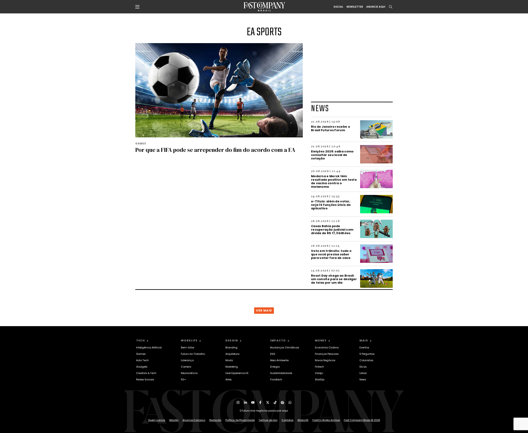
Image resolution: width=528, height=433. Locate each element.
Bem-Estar (187, 347)
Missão (173, 420)
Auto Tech (142, 360)
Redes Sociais (145, 379)
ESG (272, 353)
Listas (363, 373)
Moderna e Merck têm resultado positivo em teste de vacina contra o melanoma (334, 181)
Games (141, 353)
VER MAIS (264, 310)
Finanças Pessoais (327, 353)
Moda (229, 360)
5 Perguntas (367, 353)
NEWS (320, 109)
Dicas (363, 366)
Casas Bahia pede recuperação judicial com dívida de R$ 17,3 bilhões (332, 229)
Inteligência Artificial (149, 347)
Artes (228, 379)
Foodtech (276, 379)
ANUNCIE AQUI (375, 6)
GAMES (140, 143)
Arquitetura (232, 353)
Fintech (319, 366)
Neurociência (189, 373)
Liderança (187, 360)
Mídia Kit (303, 420)
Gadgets (141, 366)
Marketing (231, 366)
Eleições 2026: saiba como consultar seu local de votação (332, 154)
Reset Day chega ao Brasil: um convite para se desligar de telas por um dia (334, 279)
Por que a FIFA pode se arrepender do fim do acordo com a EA (215, 150)
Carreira (186, 366)
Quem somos (156, 420)
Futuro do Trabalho (193, 353)
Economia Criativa (327, 347)
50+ (183, 379)
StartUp (319, 379)
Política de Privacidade (240, 420)
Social (338, 6)
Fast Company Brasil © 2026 (362, 420)
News (362, 379)
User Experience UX (236, 373)
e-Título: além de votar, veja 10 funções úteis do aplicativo (331, 204)
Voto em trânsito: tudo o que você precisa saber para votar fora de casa (331, 254)
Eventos (364, 347)
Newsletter (354, 6)
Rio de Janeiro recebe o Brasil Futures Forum (330, 128)
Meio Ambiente (279, 360)
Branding (231, 347)
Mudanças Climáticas (284, 347)
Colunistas (366, 360)
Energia (275, 366)
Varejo (319, 373)
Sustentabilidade (281, 373)
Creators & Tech (146, 373)
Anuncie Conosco (194, 420)
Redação (215, 420)
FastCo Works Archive (326, 420)
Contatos (287, 420)
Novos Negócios (325, 360)
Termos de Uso (268, 420)
